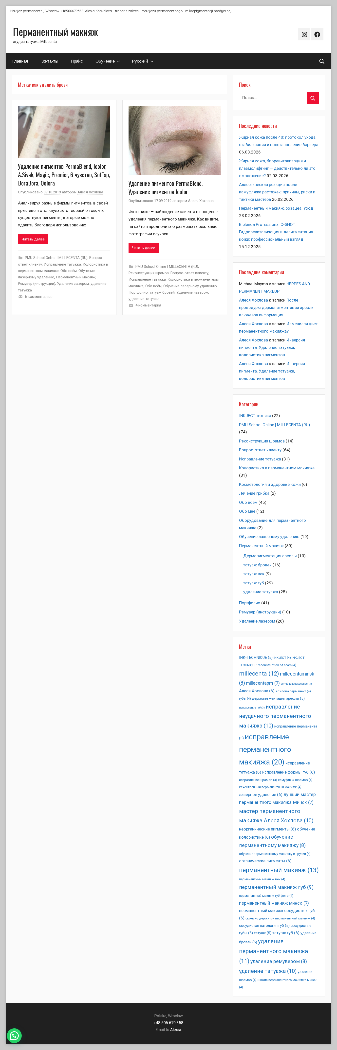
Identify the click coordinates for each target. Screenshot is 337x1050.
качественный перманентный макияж (270, 787)
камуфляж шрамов (295, 780)
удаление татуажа (144, 299)
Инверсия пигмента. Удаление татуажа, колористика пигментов (272, 347)
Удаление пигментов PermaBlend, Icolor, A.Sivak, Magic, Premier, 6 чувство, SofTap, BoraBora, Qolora (64, 174)
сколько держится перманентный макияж (280, 918)
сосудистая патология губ (264, 925)
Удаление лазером (73, 283)
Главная (20, 61)
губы (245, 698)
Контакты (49, 61)
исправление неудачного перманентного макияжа (275, 716)
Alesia (175, 1029)
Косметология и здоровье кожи (270, 484)
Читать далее (33, 239)
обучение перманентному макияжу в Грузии (275, 854)
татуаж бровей (162, 292)
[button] (14, 1035)
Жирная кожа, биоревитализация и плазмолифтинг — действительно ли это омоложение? (277, 168)
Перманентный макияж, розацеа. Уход (276, 208)
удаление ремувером (278, 961)
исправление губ (252, 707)
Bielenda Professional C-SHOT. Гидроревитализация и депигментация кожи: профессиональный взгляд (276, 232)
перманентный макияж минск (274, 903)
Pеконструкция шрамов (149, 273)
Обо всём (68, 271)
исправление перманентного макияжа (265, 749)
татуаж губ (253, 582)
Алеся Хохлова (90, 192)
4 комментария (148, 305)
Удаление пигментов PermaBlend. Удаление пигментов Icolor (166, 187)
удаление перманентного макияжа (273, 951)
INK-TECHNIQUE (256, 657)
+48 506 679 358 (168, 1022)
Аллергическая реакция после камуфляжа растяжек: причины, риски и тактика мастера (277, 192)
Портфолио (138, 292)
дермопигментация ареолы (278, 698)
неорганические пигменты (267, 829)
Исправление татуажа (62, 264)
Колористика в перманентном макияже (277, 467)
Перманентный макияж (55, 31)
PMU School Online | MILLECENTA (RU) (56, 257)
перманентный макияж (279, 870)
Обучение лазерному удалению (190, 286)
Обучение (105, 61)
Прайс (77, 61)
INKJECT (282, 658)
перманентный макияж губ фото (266, 896)
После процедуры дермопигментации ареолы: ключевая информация (277, 307)
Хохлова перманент (293, 691)
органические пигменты (265, 860)
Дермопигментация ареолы (270, 555)
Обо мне (247, 511)
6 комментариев (39, 296)
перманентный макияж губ (276, 887)
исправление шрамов (258, 780)
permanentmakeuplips (296, 683)
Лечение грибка (254, 493)
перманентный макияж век (262, 879)
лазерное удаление (260, 794)
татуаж (262, 933)
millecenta (259, 673)
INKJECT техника (255, 415)
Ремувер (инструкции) (36, 283)
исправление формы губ (288, 772)
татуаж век (253, 573)
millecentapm (263, 683)
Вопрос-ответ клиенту (189, 273)
